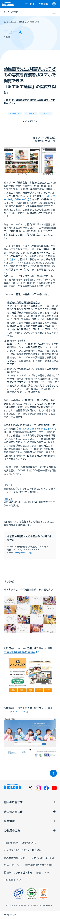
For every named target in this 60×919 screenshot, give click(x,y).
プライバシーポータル (43, 857)
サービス (30, 4)
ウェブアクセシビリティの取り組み (22, 850)
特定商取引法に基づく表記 (39, 865)
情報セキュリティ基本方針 (18, 872)
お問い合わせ (11, 843)
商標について (43, 872)
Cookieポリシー (12, 865)
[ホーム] (5, 21)
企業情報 (43, 4)
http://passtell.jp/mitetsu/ (20, 651)
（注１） (13, 259)
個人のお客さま (13, 802)
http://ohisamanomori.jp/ (33, 428)
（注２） (43, 382)
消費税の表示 (29, 843)
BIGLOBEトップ (12, 880)
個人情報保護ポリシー (15, 857)
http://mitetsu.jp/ (14, 711)
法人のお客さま (13, 812)
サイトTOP (11, 12)
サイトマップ (10, 914)
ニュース (12, 21)
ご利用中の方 (12, 830)
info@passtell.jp (22, 552)
